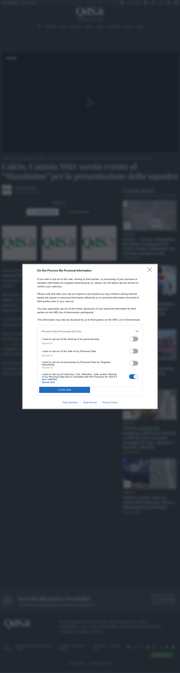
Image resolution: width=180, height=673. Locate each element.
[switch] (133, 339)
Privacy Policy (110, 402)
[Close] (150, 270)
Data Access (90, 402)
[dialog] (90, 336)
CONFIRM (64, 390)
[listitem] (90, 331)
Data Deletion (70, 402)
